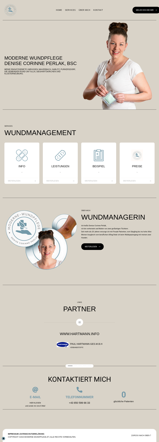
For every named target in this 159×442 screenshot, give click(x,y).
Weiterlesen (14, 181)
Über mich (84, 10)
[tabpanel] (79, 335)
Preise (137, 166)
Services (70, 10)
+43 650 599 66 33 (79, 402)
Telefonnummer (79, 397)
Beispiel (99, 166)
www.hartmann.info (79, 334)
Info (22, 166)
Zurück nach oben (140, 435)
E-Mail (35, 397)
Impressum (13, 434)
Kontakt (98, 10)
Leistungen (60, 166)
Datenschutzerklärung (32, 434)
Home (59, 10)
